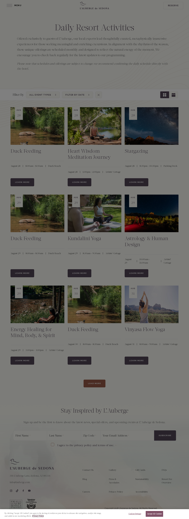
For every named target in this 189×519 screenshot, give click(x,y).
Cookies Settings (134, 514)
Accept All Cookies (154, 514)
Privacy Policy (38, 516)
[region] (94, 514)
